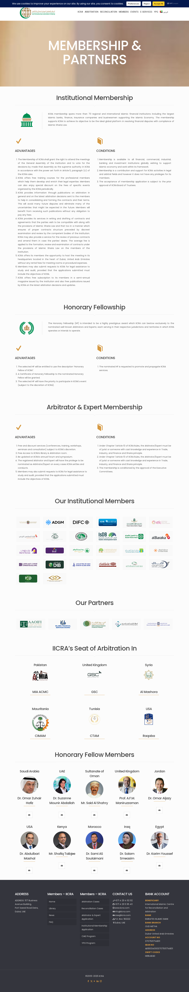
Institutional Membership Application (94, 927)
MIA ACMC (40, 692)
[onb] (81, 550)
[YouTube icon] (94, 981)
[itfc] (160, 522)
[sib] (81, 564)
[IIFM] (94, 624)
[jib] (28, 536)
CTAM (94, 736)
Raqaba (149, 736)
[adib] (107, 522)
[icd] (28, 579)
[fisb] (134, 522)
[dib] (54, 564)
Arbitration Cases (90, 901)
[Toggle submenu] (80, 19)
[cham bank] (107, 564)
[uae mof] (28, 522)
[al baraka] (160, 536)
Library (52, 908)
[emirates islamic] (28, 564)
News (51, 915)
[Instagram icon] (101, 981)
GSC (94, 692)
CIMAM (40, 736)
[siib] (134, 564)
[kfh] (134, 536)
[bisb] (54, 550)
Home (52, 901)
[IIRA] (126, 624)
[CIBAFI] (158, 624)
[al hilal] (160, 550)
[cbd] (134, 550)
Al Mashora (148, 692)
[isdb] (107, 536)
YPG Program (88, 943)
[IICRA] (37, 17)
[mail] (29, 815)
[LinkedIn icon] (98, 981)
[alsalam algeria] (54, 536)
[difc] (81, 522)
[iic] (81, 536)
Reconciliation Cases (92, 908)
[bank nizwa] (28, 550)
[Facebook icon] (88, 981)
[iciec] (107, 550)
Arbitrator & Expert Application (91, 917)
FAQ (51, 922)
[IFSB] (62, 624)
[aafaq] (160, 564)
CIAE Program (89, 936)
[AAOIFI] (31, 624)
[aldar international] (54, 579)
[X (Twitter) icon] (91, 981)
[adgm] (54, 522)
